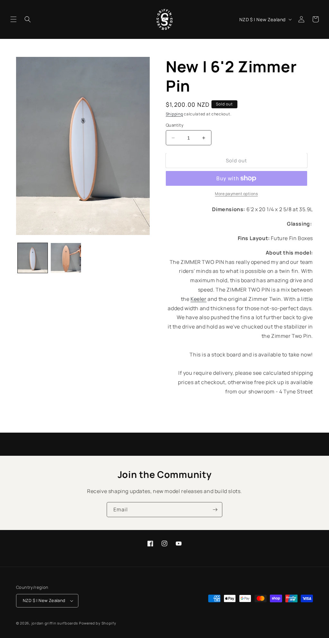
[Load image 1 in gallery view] (33, 258)
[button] (13, 19)
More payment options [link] (236, 193)
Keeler (199, 298)
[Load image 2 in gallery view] (66, 258)
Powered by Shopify (97, 623)
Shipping (174, 114)
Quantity (174, 125)
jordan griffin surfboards (54, 623)
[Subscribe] (215, 509)
